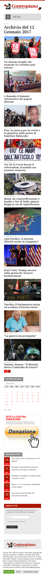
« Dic (5, 410)
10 (11, 395)
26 (22, 401)
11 (17, 395)
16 (6, 398)
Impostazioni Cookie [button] (31, 572)
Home (6, 24)
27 (27, 401)
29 (38, 401)
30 (6, 404)
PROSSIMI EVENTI (13, 454)
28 (32, 401)
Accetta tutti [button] (9, 572)
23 (6, 401)
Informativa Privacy (32, 567)
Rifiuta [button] (18, 572)
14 (32, 395)
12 (22, 395)
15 (38, 395)
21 (32, 398)
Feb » (10, 410)
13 (27, 395)
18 (17, 398)
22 (38, 398)
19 (22, 398)
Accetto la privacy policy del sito (16, 521)
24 (11, 401)
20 (27, 398)
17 (11, 398)
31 (11, 404)
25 (17, 401)
